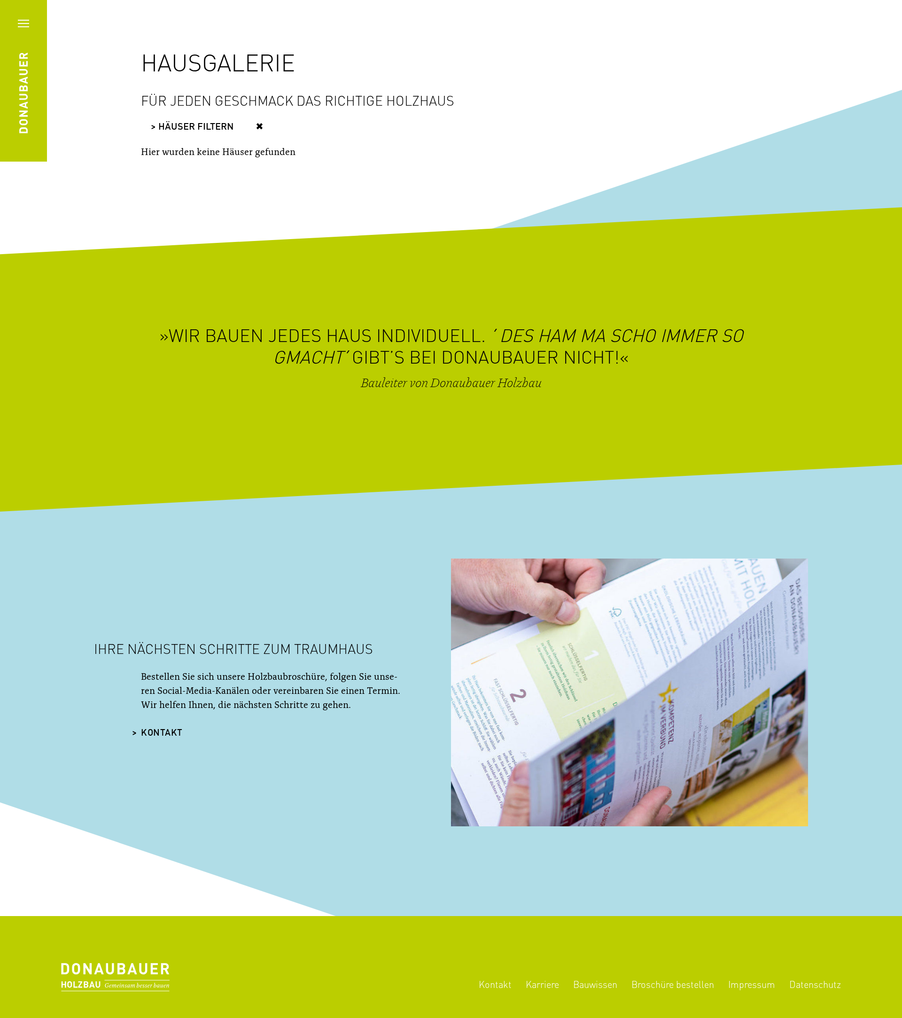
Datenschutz (815, 984)
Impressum (751, 984)
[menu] (23, 23)
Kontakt (162, 733)
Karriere (542, 984)
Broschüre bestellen (672, 984)
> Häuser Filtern (192, 127)
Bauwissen (595, 984)
